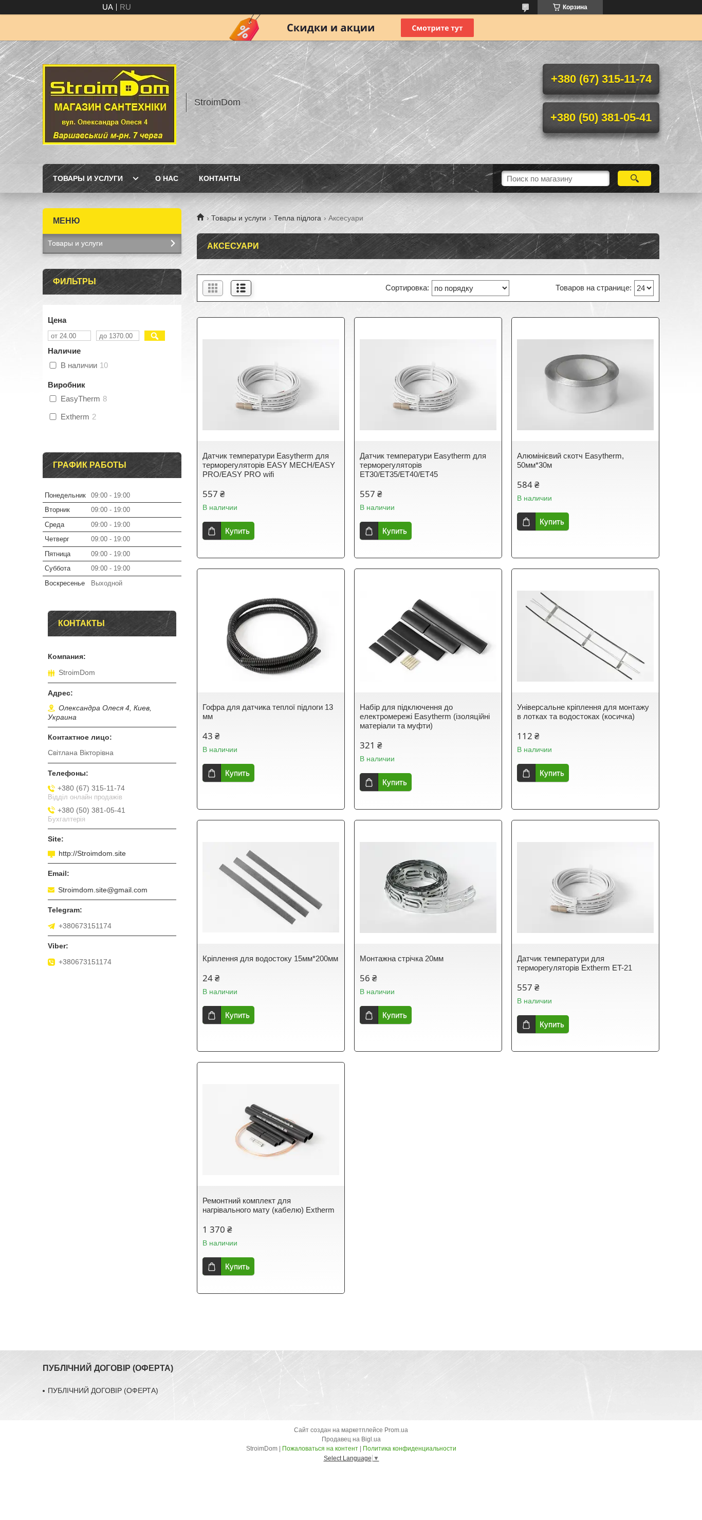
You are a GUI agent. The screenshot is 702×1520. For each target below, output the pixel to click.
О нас (166, 178)
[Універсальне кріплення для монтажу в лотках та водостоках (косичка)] (585, 635)
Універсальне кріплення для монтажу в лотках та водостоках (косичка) (583, 712)
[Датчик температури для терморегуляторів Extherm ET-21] (585, 887)
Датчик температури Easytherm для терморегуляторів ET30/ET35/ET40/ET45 (423, 465)
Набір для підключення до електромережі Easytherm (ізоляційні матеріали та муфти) (425, 716)
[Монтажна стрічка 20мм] (428, 887)
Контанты (220, 178)
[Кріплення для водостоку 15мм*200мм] (270, 887)
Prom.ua (396, 1430)
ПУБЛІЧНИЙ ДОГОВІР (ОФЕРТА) (103, 1390)
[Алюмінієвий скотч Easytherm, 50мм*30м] (585, 384)
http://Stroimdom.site (92, 853)
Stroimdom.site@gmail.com (102, 890)
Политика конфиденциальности (409, 1448)
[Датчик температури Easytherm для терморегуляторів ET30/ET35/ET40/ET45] (428, 384)
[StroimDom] (109, 102)
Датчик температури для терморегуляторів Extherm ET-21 (574, 963)
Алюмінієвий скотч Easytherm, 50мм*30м (570, 460)
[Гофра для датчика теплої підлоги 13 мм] (270, 635)
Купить (237, 530)
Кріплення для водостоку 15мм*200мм (270, 958)
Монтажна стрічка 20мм (402, 958)
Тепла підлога (297, 218)
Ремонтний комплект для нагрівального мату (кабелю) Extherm (268, 1205)
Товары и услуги (88, 178)
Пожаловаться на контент (320, 1448)
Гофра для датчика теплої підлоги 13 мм (267, 712)
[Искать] (634, 178)
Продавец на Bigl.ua (351, 1439)
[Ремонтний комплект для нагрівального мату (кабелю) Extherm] (270, 1129)
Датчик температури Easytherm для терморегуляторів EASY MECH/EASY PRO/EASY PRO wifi (268, 465)
